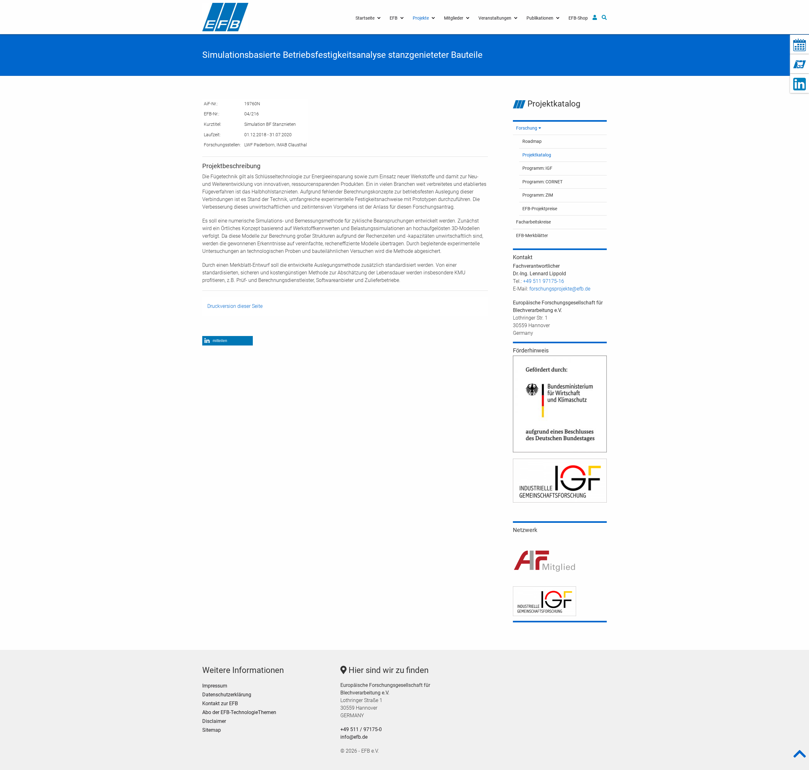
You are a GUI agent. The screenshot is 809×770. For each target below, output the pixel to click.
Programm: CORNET (542, 181)
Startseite (365, 18)
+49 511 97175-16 (543, 281)
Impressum (214, 686)
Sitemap (211, 730)
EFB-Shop (578, 18)
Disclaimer (214, 721)
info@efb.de (354, 737)
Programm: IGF (537, 168)
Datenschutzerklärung (226, 695)
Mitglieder (453, 18)
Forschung (526, 128)
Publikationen (539, 18)
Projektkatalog (536, 154)
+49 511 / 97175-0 (361, 729)
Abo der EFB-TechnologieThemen (239, 712)
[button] (227, 340)
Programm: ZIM (537, 195)
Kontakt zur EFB (220, 703)
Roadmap (532, 141)
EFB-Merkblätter (532, 235)
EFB (394, 18)
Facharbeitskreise (533, 221)
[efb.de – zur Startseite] (225, 17)
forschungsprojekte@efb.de (559, 289)
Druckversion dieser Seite (235, 306)
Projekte (421, 18)
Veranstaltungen (494, 18)
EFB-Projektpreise (539, 208)
